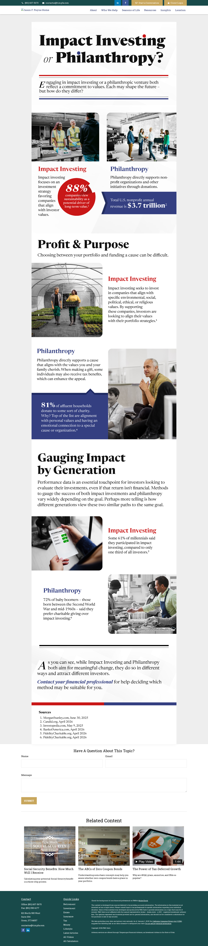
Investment (69, 908)
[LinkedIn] (117, 3)
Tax (65, 920)
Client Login (177, 3)
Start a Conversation (149, 3)
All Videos (68, 937)
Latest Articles (70, 933)
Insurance (68, 916)
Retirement (69, 904)
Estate (66, 912)
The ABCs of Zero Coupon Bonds (100, 869)
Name (24, 756)
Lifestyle (67, 928)
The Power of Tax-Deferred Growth (157, 869)
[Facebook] (125, 3)
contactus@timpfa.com (57, 3)
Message (26, 775)
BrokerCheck (143, 900)
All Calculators (70, 941)
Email (108, 756)
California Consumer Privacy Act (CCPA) (167, 921)
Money (66, 924)
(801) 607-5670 (31, 3)
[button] (93, 10)
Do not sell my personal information (158, 923)
